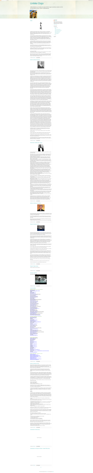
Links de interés (33, 288)
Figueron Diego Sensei (34, 266)
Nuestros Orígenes (33, 272)
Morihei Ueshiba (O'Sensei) (35, 59)
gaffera (47, 471)
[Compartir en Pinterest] (39, 57)
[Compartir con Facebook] (38, 57)
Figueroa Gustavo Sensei (34, 224)
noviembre (56, 27)
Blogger (53, 471)
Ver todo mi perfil (55, 24)
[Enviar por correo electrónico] (36, 57)
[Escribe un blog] (37, 57)
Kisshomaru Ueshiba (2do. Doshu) (36, 142)
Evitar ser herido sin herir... (35, 363)
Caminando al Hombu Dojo (35, 429)
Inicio (40, 467)
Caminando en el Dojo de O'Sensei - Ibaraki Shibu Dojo (40, 448)
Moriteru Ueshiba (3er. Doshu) (35, 203)
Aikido (31, 20)
